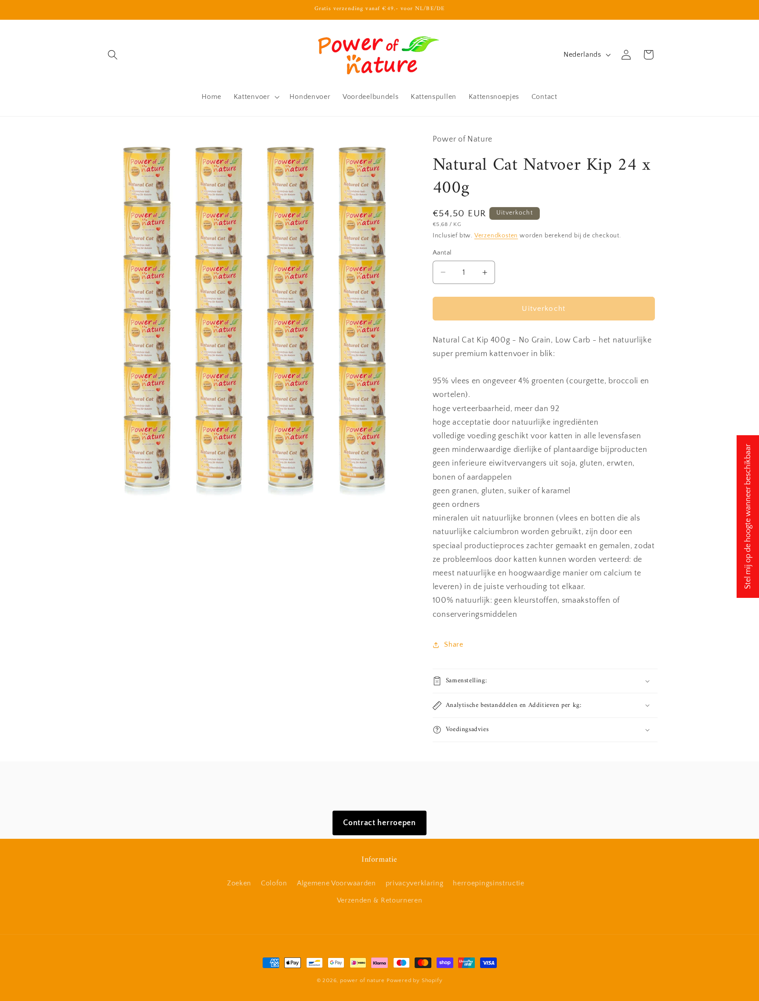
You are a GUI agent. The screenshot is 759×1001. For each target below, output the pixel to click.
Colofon (274, 883)
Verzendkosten (496, 235)
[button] (113, 55)
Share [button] (453, 644)
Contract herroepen (379, 822)
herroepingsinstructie (488, 883)
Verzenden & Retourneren (380, 900)
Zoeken (239, 883)
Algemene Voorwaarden (336, 883)
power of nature (362, 980)
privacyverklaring (415, 883)
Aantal (442, 252)
